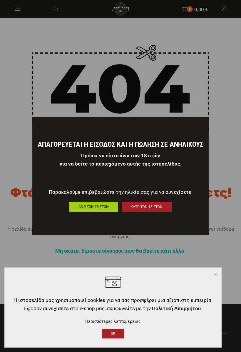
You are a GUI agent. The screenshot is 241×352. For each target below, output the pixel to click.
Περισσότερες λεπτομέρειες (113, 321)
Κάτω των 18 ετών (146, 207)
